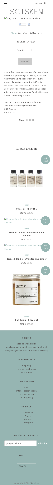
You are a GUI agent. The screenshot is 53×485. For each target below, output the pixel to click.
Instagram (28, 422)
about (26, 387)
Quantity (21, 50)
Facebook (28, 412)
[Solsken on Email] (26, 426)
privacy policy (26, 397)
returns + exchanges (26, 369)
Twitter (28, 416)
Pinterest (28, 419)
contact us (26, 372)
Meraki (14, 33)
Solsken (35, 483)
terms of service (26, 394)
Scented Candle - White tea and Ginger (26, 259)
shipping (26, 365)
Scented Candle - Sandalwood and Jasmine (26, 234)
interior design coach (26, 391)
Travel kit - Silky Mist (26, 209)
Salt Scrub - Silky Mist (26, 320)
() (40, 3)
